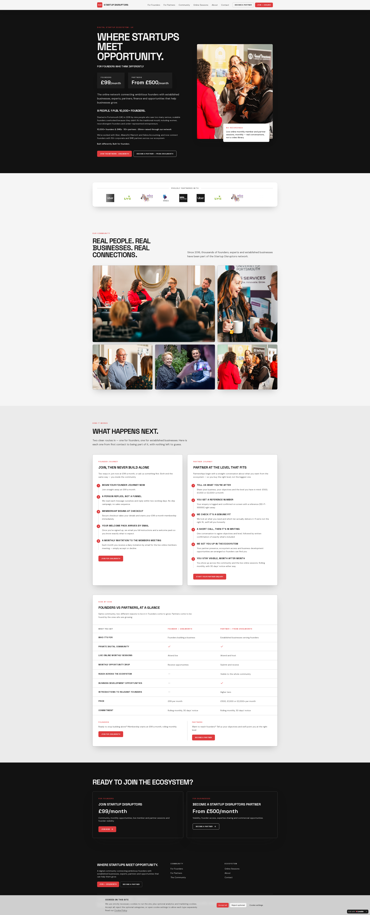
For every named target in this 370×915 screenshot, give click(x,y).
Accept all (222, 905)
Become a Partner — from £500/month (155, 154)
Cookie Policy (120, 910)
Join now (105, 829)
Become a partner (203, 737)
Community (184, 5)
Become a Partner (243, 5)
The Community (178, 877)
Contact (225, 5)
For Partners (169, 5)
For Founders (154, 5)
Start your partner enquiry (209, 576)
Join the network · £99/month (114, 154)
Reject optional (238, 905)
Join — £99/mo (264, 5)
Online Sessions (200, 5)
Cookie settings (256, 905)
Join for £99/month (110, 558)
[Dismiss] (366, 911)
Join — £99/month (108, 884)
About (215, 5)
